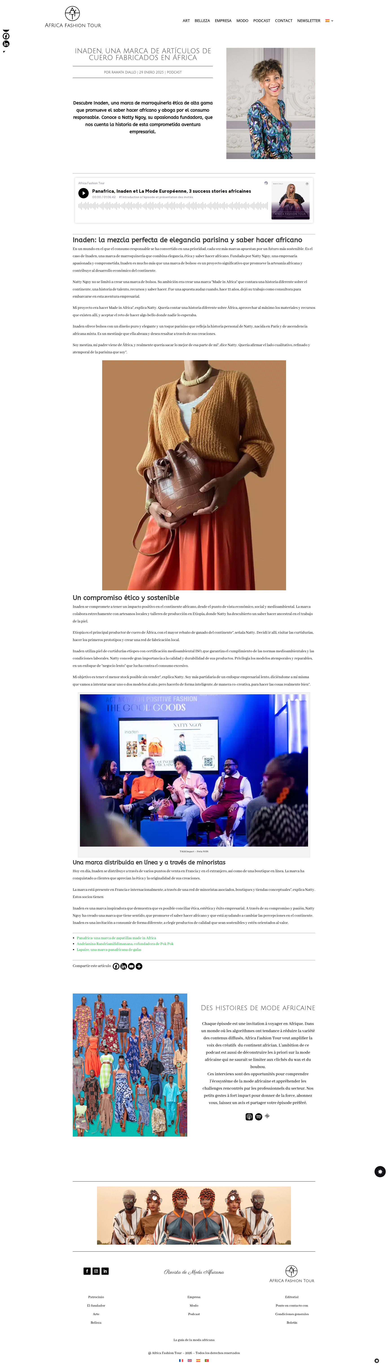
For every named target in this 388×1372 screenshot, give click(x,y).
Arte (96, 1314)
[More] (139, 966)
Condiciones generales (292, 1314)
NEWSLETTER (308, 21)
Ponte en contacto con (292, 1306)
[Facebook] (116, 966)
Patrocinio (96, 1297)
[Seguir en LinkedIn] (105, 1271)
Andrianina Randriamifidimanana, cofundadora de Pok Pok (125, 944)
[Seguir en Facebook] (87, 1271)
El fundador (96, 1306)
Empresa (223, 21)
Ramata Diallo (124, 72)
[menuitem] (329, 21)
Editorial (292, 1297)
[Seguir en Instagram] (96, 1271)
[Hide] (4, 51)
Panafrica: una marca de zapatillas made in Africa (116, 938)
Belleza (202, 21)
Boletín (292, 1323)
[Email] (131, 966)
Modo (242, 21)
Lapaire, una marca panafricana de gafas (109, 949)
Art (186, 21)
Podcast (261, 21)
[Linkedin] (123, 966)
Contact (283, 21)
